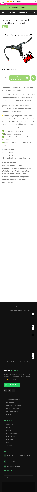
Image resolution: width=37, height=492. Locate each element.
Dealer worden (10, 436)
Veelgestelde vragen (12, 411)
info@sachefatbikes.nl (13, 466)
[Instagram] (5, 390)
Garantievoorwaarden (12, 408)
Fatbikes (8, 427)
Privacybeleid (10, 402)
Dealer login (9, 439)
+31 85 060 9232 (13, 384)
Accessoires (9, 430)
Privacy (6, 490)
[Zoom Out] (33, 329)
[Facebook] (13, 390)
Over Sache (9, 424)
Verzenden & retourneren (13, 405)
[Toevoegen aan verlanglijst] (33, 78)
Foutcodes (9, 414)
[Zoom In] (33, 326)
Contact (8, 442)
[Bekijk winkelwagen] (34, 12)
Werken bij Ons (10, 445)
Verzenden (22, 490)
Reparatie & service (11, 433)
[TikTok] (9, 390)
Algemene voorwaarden (13, 399)
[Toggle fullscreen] (33, 314)
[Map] (18, 321)
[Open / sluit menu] (3, 12)
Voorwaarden (13, 490)
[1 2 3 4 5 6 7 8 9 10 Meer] (5, 78)
